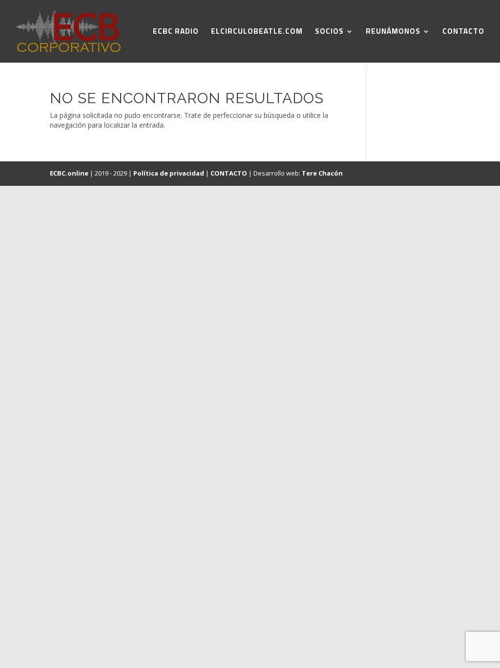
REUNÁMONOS (393, 33)
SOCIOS (329, 33)
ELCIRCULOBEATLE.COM (257, 33)
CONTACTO (463, 33)
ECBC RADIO (176, 33)
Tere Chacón (322, 173)
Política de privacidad (168, 173)
